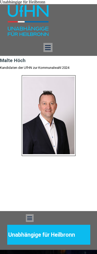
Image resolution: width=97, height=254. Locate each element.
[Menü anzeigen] (48, 47)
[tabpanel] (48, 115)
